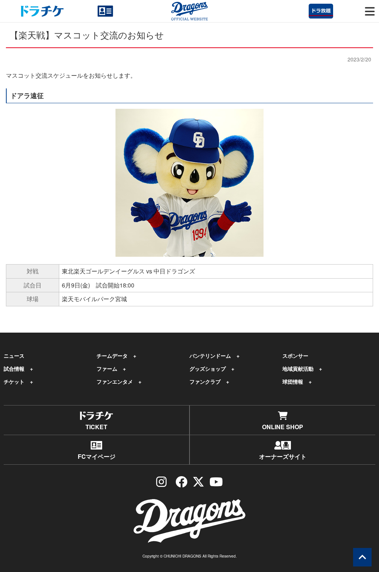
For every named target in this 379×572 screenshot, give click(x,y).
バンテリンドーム (210, 355)
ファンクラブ (205, 381)
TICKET (96, 427)
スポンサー (295, 355)
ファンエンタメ (115, 381)
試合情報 (14, 368)
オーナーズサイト (282, 456)
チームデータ (112, 355)
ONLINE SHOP (282, 427)
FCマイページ (96, 456)
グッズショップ (208, 368)
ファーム (107, 368)
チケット (14, 381)
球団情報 (292, 381)
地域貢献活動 (297, 368)
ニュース (14, 355)
